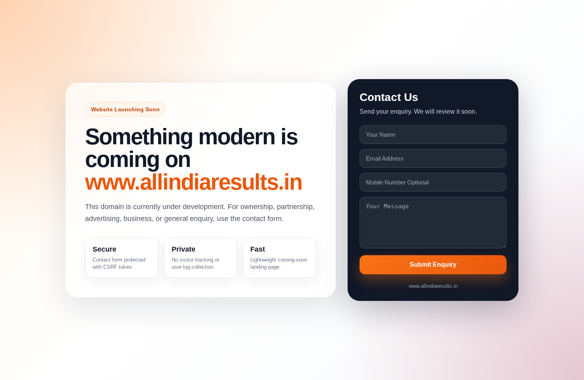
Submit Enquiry (433, 264)
